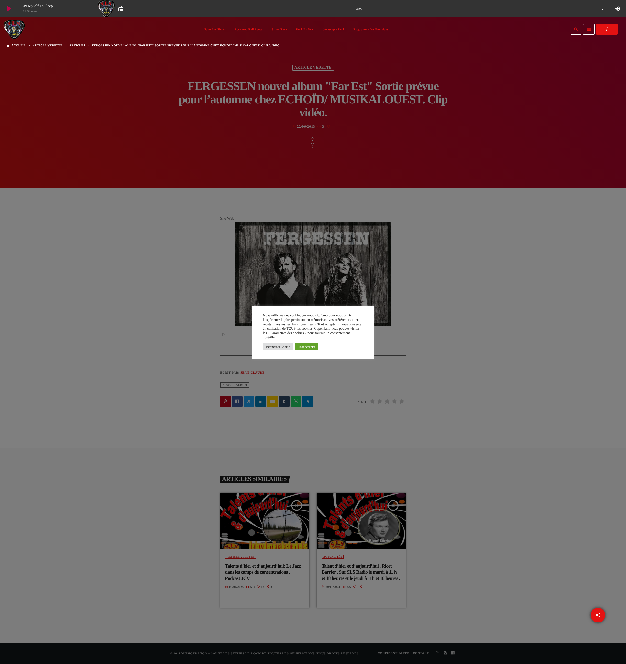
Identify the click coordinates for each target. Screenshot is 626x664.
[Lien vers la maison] (14, 29)
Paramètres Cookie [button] (278, 346)
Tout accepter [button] (306, 346)
